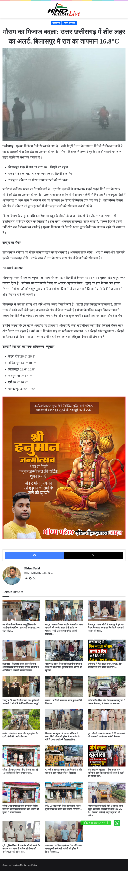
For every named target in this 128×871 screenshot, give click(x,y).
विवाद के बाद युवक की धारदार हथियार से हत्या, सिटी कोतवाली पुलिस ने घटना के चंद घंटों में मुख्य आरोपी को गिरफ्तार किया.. (62, 736)
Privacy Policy (30, 865)
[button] (117, 822)
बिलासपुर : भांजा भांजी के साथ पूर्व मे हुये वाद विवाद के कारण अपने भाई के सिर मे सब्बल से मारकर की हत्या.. (106, 627)
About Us (6, 865)
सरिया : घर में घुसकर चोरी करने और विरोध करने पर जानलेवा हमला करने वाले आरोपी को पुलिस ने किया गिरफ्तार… (20, 809)
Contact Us (17, 865)
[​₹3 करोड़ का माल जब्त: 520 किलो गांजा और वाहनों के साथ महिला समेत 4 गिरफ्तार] (64, 755)
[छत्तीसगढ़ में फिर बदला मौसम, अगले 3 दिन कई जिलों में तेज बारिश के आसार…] (107, 650)
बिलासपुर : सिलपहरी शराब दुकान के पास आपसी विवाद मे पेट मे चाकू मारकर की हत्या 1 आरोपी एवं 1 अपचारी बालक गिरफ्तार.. (20, 667)
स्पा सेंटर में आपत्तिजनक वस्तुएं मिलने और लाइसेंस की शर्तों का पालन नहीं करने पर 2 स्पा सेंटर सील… (21, 627)
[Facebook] (34, 555)
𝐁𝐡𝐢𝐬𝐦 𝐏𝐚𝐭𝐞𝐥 (32, 568)
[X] (93, 555)
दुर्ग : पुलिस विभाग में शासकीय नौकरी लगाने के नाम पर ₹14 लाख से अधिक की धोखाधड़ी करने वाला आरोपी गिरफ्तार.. (21, 848)
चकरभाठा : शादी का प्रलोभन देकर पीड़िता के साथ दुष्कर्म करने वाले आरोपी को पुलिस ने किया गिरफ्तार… (63, 848)
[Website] (26, 578)
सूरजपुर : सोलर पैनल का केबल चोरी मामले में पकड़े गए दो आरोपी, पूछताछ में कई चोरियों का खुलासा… (63, 667)
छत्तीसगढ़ (56, 23)
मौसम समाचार (69, 23)
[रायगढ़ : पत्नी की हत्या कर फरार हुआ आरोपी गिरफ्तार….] (64, 686)
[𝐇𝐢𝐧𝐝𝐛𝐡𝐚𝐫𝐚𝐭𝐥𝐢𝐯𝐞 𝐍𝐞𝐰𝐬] (64, 9)
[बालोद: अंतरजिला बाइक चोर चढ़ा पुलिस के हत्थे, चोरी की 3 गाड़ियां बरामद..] (21, 719)
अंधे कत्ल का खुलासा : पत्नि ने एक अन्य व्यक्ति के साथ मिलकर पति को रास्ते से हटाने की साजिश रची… (106, 773)
